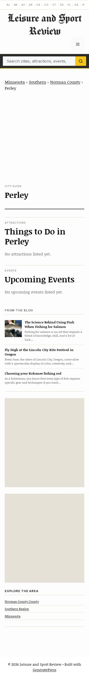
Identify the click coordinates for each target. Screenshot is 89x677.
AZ (23, 4)
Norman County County (22, 601)
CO (46, 4)
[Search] (80, 61)
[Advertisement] (44, 137)
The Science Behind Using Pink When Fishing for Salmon (49, 324)
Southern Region (17, 609)
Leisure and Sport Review (45, 24)
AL (8, 4)
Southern (37, 82)
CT (54, 4)
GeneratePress (44, 669)
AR (31, 4)
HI (83, 4)
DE (62, 4)
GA (77, 4)
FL (69, 4)
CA (38, 4)
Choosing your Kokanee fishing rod (33, 373)
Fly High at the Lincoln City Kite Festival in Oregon (39, 352)
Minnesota (15, 82)
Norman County (65, 82)
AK (16, 4)
